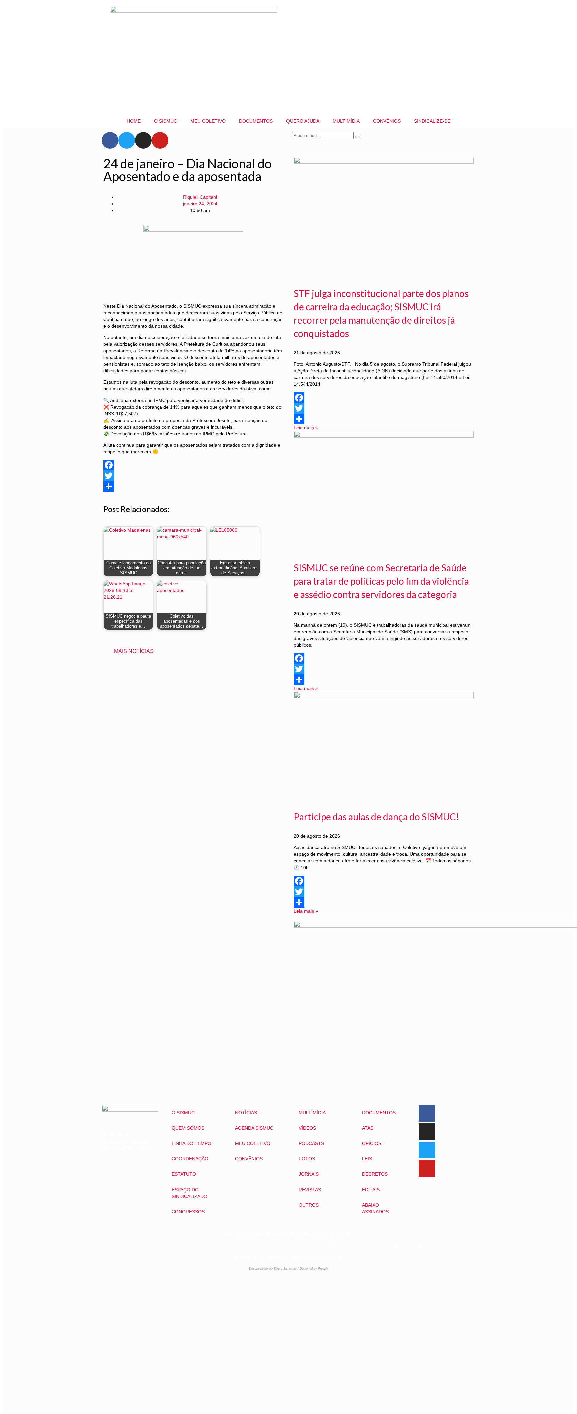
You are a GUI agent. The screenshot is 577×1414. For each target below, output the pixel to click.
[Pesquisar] (357, 137)
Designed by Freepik (314, 1268)
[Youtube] (160, 140)
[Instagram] (143, 140)
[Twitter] (126, 140)
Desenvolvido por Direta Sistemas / (274, 1268)
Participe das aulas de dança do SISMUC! (376, 816)
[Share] (193, 486)
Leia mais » (306, 427)
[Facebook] (110, 140)
